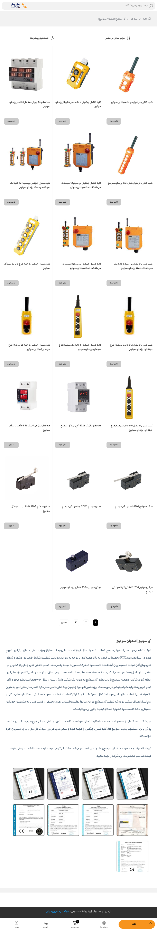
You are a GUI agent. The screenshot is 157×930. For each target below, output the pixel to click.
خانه (143, 19)
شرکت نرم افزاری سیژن (57, 911)
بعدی (64, 622)
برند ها (132, 19)
